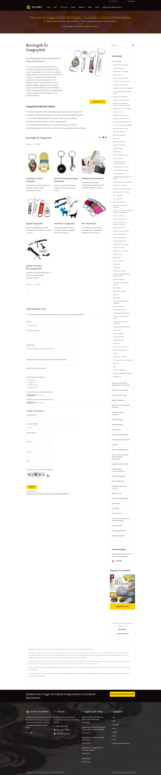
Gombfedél (116, 343)
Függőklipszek (117, 376)
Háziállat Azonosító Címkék (121, 170)
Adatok (81, 7)
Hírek (73, 7)
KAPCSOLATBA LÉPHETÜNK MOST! (122, 694)
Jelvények (99, 673)
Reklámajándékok (117, 424)
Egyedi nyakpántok (118, 400)
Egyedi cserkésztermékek (120, 434)
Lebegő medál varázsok (119, 241)
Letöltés (118, 561)
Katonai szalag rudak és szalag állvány (122, 92)
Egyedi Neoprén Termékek (120, 464)
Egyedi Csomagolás (118, 536)
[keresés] (110, 1)
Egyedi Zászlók (116, 493)
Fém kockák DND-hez (119, 219)
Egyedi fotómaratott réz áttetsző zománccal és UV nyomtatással (93, 728)
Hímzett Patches (111, 673)
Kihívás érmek (83, 673)
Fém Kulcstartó (117, 75)
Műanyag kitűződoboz (119, 310)
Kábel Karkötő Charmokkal (120, 244)
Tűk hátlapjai (117, 298)
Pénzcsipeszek (117, 330)
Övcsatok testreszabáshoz (120, 85)
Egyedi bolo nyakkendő (120, 132)
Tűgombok (116, 138)
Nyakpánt (55, 673)
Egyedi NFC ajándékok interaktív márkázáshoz (93, 738)
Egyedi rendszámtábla (119, 291)
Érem (75, 673)
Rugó (114, 366)
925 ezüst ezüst (117, 513)
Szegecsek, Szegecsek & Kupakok (122, 373)
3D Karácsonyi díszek (119, 271)
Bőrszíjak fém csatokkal (120, 357)
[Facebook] (26, 733)
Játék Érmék (116, 267)
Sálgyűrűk (116, 363)
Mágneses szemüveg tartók (121, 231)
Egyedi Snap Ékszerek (119, 227)
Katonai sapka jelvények (120, 96)
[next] (105, 292)
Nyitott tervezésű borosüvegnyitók (34, 267)
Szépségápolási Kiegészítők (120, 439)
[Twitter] (29, 733)
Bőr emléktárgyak (117, 419)
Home (65, 26)
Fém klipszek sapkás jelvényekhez (123, 360)
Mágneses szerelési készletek (121, 327)
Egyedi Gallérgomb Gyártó (120, 65)
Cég (48, 7)
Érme (78, 673)
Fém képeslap (117, 152)
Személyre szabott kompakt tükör (123, 182)
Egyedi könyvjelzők (118, 306)
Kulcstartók (70, 673)
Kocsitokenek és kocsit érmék (121, 108)
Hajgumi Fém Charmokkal (120, 251)
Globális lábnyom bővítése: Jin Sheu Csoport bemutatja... (92, 718)
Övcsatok (104, 673)
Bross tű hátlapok (118, 333)
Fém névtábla (117, 288)
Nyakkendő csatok (118, 340)
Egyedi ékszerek (117, 254)
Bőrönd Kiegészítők (118, 481)
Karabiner (116, 294)
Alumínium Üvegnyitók (64, 223)
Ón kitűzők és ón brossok (120, 167)
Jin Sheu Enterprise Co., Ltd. (45, 772)
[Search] (133, 45)
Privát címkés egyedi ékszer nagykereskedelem (121, 519)
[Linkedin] (31, 733)
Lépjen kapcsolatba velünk (112, 7)
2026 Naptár (86, 758)
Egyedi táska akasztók (119, 234)
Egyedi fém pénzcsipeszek (120, 128)
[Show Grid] (103, 137)
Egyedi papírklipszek (119, 279)
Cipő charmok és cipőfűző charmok (121, 283)
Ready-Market (131, 772)
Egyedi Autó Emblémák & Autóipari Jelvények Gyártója (121, 104)
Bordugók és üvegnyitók (91, 26)
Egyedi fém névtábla (119, 145)
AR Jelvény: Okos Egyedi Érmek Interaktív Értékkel (92, 749)
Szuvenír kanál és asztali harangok (120, 206)
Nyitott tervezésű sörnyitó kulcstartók (66, 180)
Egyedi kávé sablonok (119, 202)
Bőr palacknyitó (89, 223)
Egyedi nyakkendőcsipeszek (121, 118)
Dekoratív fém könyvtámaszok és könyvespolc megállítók (123, 211)
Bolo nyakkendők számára (121, 350)
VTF (55, 7)
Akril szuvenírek (117, 525)
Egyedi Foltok (116, 429)
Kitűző (65, 673)
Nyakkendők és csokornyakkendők (118, 470)
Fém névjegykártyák (119, 173)
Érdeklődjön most (98, 101)
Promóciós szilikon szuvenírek (118, 413)
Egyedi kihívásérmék (119, 68)
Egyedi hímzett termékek (120, 390)
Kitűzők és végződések (119, 370)
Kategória (70, 26)
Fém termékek (79, 26)
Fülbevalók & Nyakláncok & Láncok (121, 317)
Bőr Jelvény (93, 673)
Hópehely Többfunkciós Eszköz (122, 189)
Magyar (133, 1)
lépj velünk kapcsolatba (39, 675)
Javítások (61, 673)
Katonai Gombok (118, 112)
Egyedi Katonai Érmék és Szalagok (123, 88)
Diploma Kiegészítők (118, 476)
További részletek (122, 634)
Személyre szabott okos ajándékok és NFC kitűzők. (121, 384)
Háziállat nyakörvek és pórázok (119, 487)
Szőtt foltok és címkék (119, 395)
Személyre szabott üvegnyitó (34, 180)
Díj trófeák (115, 508)
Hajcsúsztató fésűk (118, 247)
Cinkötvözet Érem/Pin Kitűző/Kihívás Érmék (119, 162)
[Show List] (106, 137)
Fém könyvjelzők (118, 158)
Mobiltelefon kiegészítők (120, 498)
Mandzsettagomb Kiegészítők (121, 313)
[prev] (27, 292)
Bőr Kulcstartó (125, 673)
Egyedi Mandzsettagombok (121, 115)
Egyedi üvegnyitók (34, 223)
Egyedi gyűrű (117, 257)
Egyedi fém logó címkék (120, 155)
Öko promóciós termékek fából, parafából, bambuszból (120, 457)
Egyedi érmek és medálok (120, 71)
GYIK (97, 7)
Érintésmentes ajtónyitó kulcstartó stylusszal (120, 223)
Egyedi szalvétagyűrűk (119, 237)
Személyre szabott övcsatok (121, 81)
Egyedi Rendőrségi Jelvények (121, 100)
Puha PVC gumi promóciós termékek (121, 406)
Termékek (63, 7)
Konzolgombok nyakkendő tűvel (122, 122)
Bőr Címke (118, 673)
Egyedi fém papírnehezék (120, 78)
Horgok (115, 353)
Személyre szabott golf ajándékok (123, 125)
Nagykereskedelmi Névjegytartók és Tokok (122, 178)
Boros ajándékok (118, 195)
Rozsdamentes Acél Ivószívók (121, 192)
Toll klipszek (116, 264)
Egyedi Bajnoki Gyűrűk (119, 142)
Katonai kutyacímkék (119, 135)
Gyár (90, 7)
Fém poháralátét (118, 199)
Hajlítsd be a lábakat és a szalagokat (120, 302)
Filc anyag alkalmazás (119, 530)
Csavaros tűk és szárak (119, 347)
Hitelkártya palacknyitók (93, 178)
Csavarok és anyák (118, 337)
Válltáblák (115, 444)
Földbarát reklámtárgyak (120, 450)
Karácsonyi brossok (118, 261)
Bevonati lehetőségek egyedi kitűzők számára (121, 275)
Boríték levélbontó (118, 216)
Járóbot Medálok (118, 148)
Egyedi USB (115, 503)
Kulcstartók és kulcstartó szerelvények (120, 322)
